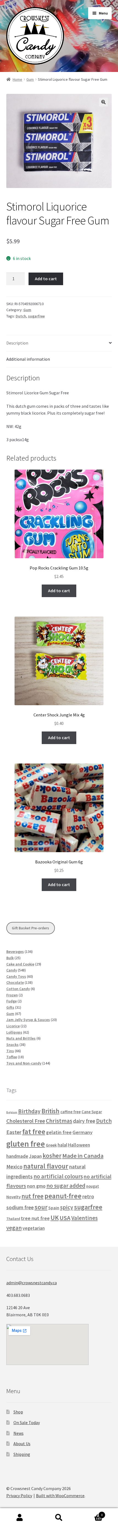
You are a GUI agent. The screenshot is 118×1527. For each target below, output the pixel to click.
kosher (52, 1155)
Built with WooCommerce (60, 1495)
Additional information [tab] (28, 359)
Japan (35, 1156)
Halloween (79, 1145)
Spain (53, 1207)
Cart (91, 1513)
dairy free (84, 1121)
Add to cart (46, 278)
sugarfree (36, 316)
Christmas (59, 1120)
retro (88, 1196)
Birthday (29, 1111)
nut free (32, 1196)
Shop (18, 1412)
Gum (30, 79)
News (18, 1433)
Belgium (11, 1112)
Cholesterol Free (25, 1120)
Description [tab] (17, 343)
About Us (21, 1443)
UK (54, 1217)
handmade (17, 1156)
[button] (103, 102)
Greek (51, 1145)
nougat (92, 1186)
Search (58, 1517)
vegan (14, 1227)
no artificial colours (58, 1176)
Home (17, 79)
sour (41, 1207)
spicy (66, 1207)
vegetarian (34, 1228)
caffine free (70, 1111)
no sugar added (65, 1185)
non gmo (36, 1186)
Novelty (13, 1196)
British (50, 1111)
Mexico (14, 1166)
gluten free (25, 1144)
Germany (82, 1132)
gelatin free (59, 1132)
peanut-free (63, 1195)
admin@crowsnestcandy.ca (31, 1282)
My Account (19, 1517)
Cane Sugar (92, 1111)
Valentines (84, 1218)
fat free (33, 1131)
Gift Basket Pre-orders (30, 928)
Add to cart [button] (59, 590)
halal (62, 1145)
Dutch (21, 316)
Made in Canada (82, 1155)
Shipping (21, 1454)
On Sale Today (26, 1422)
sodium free (20, 1207)
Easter (13, 1132)
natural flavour (45, 1166)
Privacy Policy (19, 1495)
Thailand (13, 1218)
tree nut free (35, 1218)
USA (65, 1218)
